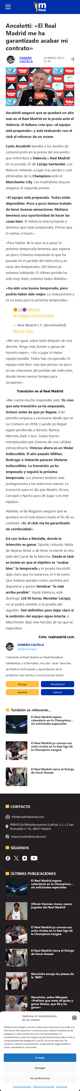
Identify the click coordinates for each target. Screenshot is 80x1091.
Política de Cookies (22, 1086)
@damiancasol (26, 649)
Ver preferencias (40, 1078)
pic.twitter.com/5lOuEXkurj (33, 315)
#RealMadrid (58, 684)
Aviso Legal (61, 1086)
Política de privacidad (43, 1086)
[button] (74, 1018)
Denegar (40, 1068)
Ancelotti (22, 692)
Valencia (57, 692)
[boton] (8, 7)
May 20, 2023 (23, 330)
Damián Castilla (26, 59)
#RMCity (33, 309)
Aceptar (40, 1057)
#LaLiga (22, 684)
